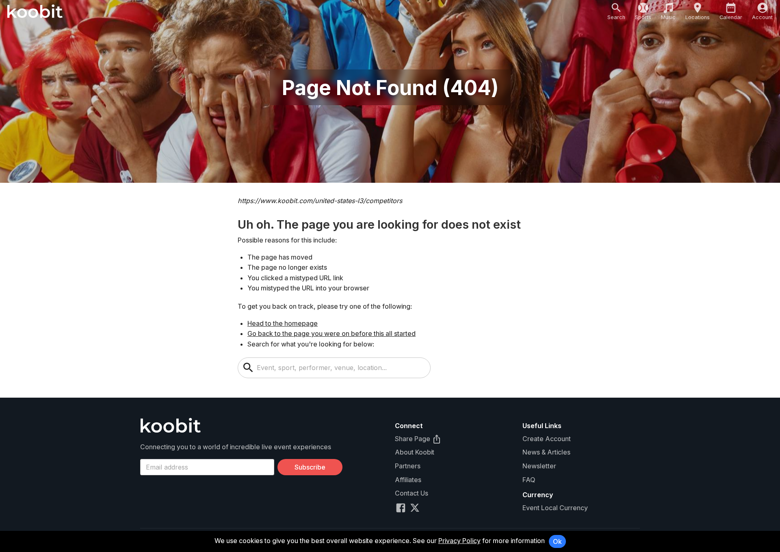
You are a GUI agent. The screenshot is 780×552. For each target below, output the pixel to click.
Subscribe (310, 467)
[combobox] (341, 367)
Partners (407, 466)
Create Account (546, 439)
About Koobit (414, 452)
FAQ (528, 480)
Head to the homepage (282, 323)
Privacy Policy (459, 541)
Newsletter (539, 466)
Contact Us (411, 493)
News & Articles (546, 452)
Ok (557, 541)
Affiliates (408, 480)
